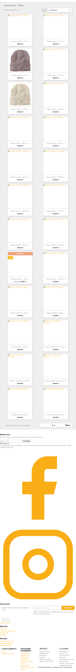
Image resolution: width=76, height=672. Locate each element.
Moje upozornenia (46, 661)
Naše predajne (5, 645)
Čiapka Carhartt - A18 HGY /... (20, 177)
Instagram (8, 620)
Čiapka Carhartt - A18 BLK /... (20, 143)
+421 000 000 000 (7, 641)
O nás (3, 652)
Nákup (23, 663)
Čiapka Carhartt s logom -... (20, 313)
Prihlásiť (26, 441)
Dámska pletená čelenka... (20, 415)
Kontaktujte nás (7, 653)
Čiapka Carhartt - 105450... (20, 279)
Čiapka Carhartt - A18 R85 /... (56, 177)
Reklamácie (24, 665)
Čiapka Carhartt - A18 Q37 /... (56, 211)
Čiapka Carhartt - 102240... (20, 347)
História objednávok (7, 631)
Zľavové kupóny (45, 659)
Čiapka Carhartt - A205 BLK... (56, 279)
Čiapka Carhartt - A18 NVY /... (20, 245)
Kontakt (3, 635)
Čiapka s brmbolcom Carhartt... (55, 347)
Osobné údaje (44, 651)
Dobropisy (43, 655)
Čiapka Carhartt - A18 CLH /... (56, 143)
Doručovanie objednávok (25, 654)
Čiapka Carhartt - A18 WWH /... (56, 245)
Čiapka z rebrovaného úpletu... (55, 381)
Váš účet (43, 649)
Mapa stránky (5, 623)
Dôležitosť (60, 10)
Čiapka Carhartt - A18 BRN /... (56, 109)
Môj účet (3, 629)
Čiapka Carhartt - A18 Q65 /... (20, 211)
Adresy (42, 657)
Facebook (4, 620)
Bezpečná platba (26, 661)
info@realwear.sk (6, 643)
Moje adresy (4, 633)
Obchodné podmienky (24, 658)
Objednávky (43, 653)
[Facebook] (38, 525)
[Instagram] (38, 602)
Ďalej (68, 425)
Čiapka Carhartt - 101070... (20, 41)
